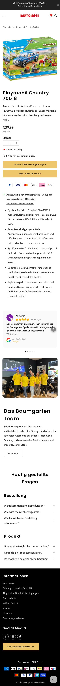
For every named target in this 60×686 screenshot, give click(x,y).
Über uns (7, 613)
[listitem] (30, 5)
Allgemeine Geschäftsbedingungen (21, 593)
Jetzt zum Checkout (30, 173)
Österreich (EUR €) (28, 662)
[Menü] (4, 15)
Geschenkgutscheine (13, 618)
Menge (7, 138)
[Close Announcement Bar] (58, 5)
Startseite (7, 27)
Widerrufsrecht (10, 603)
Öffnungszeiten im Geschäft (17, 588)
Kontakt (7, 608)
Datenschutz (9, 598)
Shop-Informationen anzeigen (20, 203)
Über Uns (13, 453)
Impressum (8, 583)
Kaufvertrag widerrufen (20, 646)
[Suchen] (55, 15)
